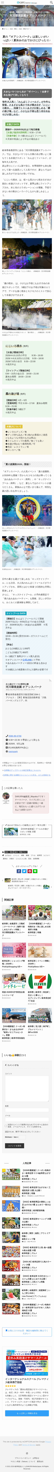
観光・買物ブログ (19, 20)
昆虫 (29, 859)
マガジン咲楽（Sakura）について (23, 1461)
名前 (7, 1106)
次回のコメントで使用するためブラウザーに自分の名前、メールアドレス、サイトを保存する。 (28, 1126)
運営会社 (40, 1461)
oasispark (13, 751)
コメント (8, 1074)
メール (7, 1116)
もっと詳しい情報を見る (27, 1413)
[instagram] (27, 1453)
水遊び (11, 859)
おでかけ (8, 855)
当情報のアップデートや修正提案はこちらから (22, 770)
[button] (51, 2)
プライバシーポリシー (23, 1458)
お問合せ (36, 1458)
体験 (22, 855)
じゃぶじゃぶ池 (21, 859)
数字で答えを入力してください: (28, 1132)
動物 (27, 855)
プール (33, 855)
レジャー (47, 855)
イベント (16, 855)
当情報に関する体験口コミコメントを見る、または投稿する (26, 775)
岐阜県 (39, 855)
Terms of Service (28, 1445)
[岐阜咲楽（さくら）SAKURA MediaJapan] (27, 2)
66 (20, 736)
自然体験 (36, 859)
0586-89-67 (14, 736)
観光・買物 (8, 20)
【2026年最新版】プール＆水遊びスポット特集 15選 (34, 831)
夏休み (5, 859)
